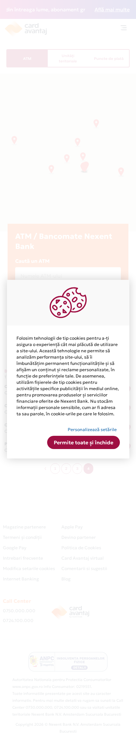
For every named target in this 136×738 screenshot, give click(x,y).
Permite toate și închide (83, 442)
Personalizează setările (92, 429)
